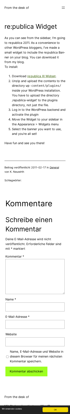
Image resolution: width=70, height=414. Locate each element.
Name (10, 299)
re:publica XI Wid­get (41, 76)
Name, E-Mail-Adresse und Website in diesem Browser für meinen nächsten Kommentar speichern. (36, 356)
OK (55, 409)
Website (11, 334)
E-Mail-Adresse (17, 317)
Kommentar (14, 256)
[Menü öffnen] (63, 7)
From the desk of (16, 8)
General (54, 167)
